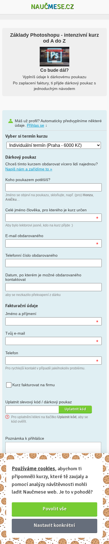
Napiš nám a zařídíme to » (28, 169)
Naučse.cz (52, 6)
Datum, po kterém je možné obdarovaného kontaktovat (43, 277)
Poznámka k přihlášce (24, 438)
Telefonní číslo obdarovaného (31, 255)
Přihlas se (35, 125)
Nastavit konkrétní (54, 525)
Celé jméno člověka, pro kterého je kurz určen (46, 210)
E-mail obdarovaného (24, 235)
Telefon (11, 353)
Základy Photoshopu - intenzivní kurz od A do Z (54, 38)
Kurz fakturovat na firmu (33, 385)
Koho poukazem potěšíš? (27, 179)
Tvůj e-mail (15, 333)
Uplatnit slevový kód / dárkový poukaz (38, 402)
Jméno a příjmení (20, 313)
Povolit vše (55, 509)
